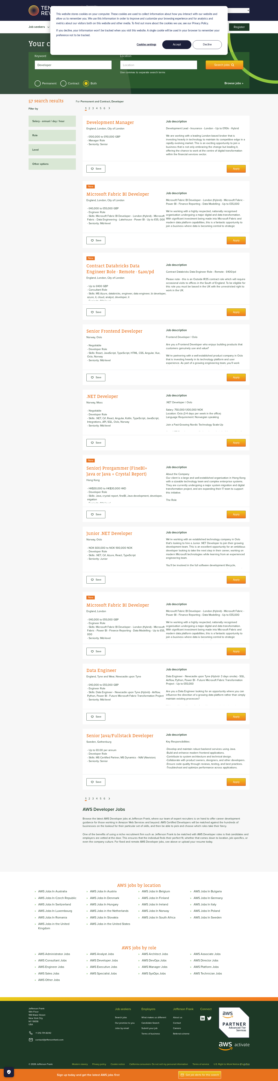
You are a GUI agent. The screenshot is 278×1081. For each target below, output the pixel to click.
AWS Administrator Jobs (54, 954)
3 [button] (93, 108)
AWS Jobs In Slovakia (104, 917)
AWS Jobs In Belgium (156, 891)
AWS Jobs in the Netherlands (109, 911)
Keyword (40, 56)
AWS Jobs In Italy (205, 904)
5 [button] (100, 108)
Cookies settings (146, 44)
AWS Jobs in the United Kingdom (53, 926)
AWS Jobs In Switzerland (54, 904)
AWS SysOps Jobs (154, 973)
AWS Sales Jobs (48, 973)
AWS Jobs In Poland (207, 911)
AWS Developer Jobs (104, 960)
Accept (177, 44)
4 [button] (97, 108)
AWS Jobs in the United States (110, 924)
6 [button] (104, 108)
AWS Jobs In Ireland (155, 904)
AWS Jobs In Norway (155, 911)
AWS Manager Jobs (154, 967)
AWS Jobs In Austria (103, 891)
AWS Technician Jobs (208, 973)
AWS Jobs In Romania (52, 917)
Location (125, 56)
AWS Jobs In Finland (155, 898)
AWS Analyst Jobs (102, 954)
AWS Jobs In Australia (52, 891)
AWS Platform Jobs (206, 967)
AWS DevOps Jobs (154, 960)
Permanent (49, 83)
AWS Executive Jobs (103, 967)
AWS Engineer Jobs (51, 967)
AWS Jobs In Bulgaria (208, 891)
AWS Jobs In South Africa (158, 917)
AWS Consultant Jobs (52, 960)
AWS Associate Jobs (207, 954)
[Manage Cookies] (9, 1072)
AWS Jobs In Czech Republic (57, 898)
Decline (207, 44)
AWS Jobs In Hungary (104, 904)
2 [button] (89, 108)
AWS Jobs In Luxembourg (55, 911)
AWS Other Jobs (49, 980)
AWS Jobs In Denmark (104, 898)
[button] (109, 108)
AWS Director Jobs (206, 960)
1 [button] (85, 108)
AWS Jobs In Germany (208, 898)
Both (94, 83)
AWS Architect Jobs (155, 954)
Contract (73, 83)
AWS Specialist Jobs (103, 973)
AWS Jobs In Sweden (208, 917)
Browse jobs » (233, 83)
